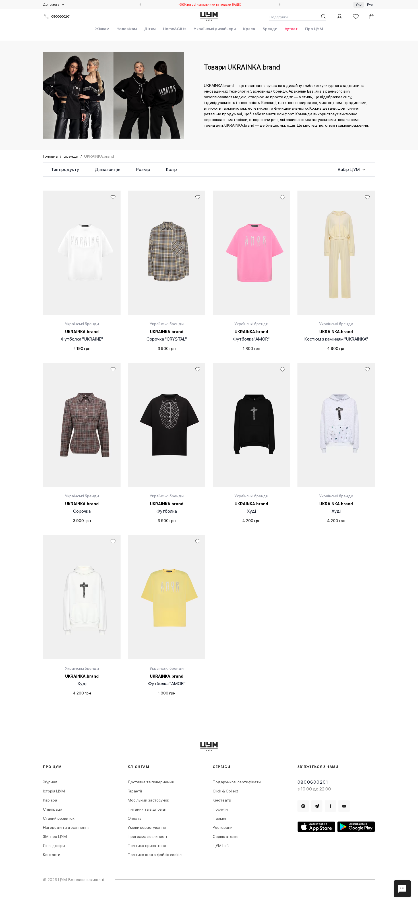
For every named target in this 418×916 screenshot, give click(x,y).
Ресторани (223, 827)
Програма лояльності (147, 836)
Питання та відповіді (147, 809)
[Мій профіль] (339, 16)
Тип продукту (65, 169)
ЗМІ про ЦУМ (55, 836)
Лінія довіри (54, 845)
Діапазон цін (107, 169)
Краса (249, 28)
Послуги (220, 809)
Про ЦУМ (314, 28)
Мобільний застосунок (148, 800)
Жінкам (102, 28)
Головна (50, 156)
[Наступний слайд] (279, 4)
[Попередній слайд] (140, 4)
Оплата (135, 818)
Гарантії (135, 791)
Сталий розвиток (59, 818)
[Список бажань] (355, 16)
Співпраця (52, 809)
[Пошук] (323, 16)
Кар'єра (50, 800)
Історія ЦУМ (54, 791)
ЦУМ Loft (221, 845)
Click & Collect (225, 791)
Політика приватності (147, 845)
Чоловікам (127, 28)
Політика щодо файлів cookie (155, 854)
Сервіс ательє (225, 836)
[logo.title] (209, 746)
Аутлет (291, 28)
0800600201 (61, 16)
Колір (171, 169)
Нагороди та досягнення (66, 827)
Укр (358, 5)
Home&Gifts (175, 28)
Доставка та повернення (151, 782)
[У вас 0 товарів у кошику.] (371, 16)
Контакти (51, 854)
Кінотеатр (222, 800)
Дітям (150, 28)
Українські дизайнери (215, 28)
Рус (370, 5)
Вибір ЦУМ (349, 169)
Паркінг (220, 818)
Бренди (269, 28)
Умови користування (147, 827)
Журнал (50, 782)
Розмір (143, 169)
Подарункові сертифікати (237, 782)
